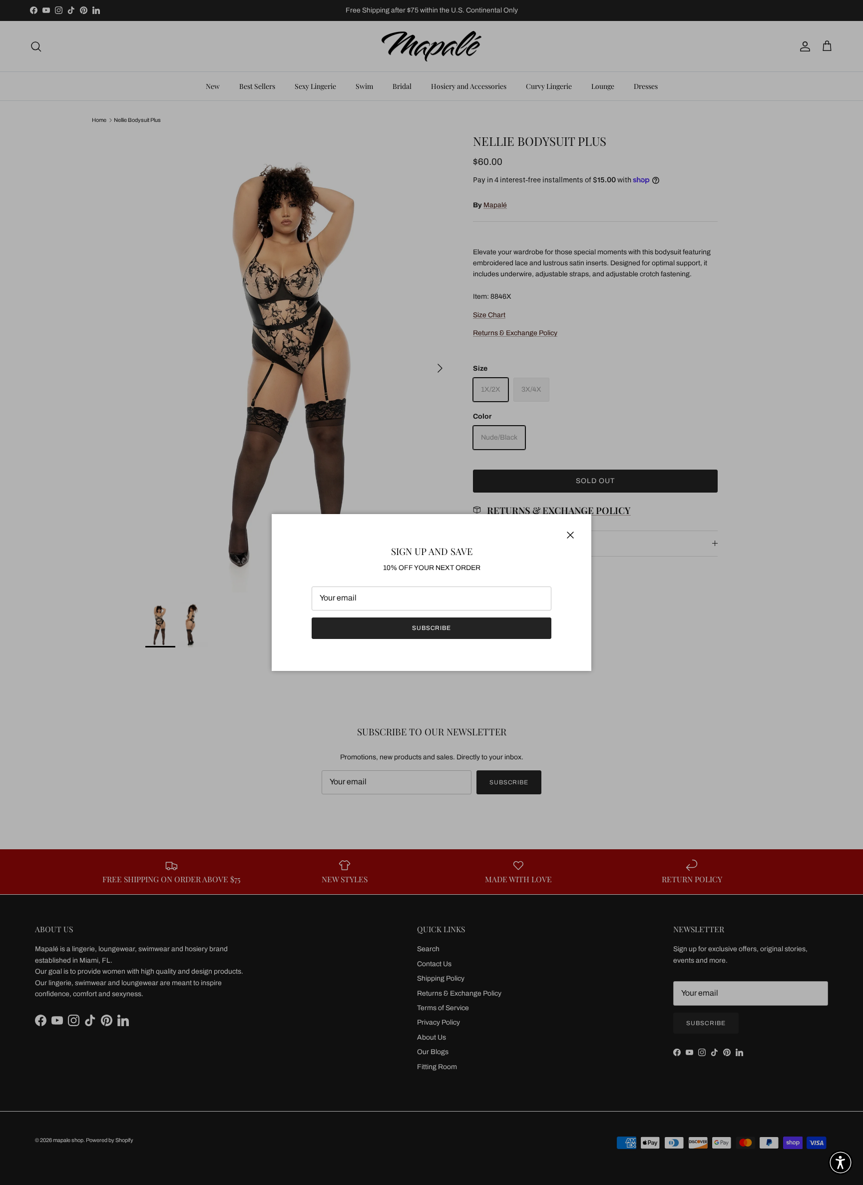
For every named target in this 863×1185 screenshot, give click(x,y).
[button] (840, 1162)
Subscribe (431, 627)
